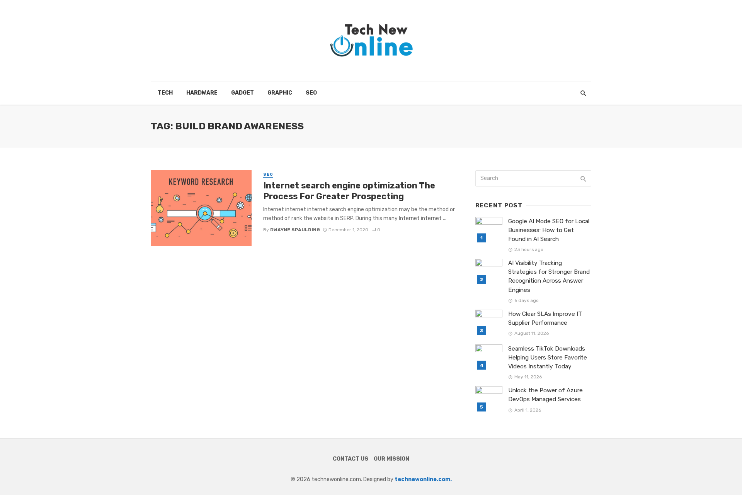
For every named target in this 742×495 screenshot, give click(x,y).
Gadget (242, 93)
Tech (165, 93)
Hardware (202, 93)
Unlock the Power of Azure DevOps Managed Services (545, 395)
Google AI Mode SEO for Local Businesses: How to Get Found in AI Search (548, 230)
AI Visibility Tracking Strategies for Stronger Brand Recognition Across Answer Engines (549, 276)
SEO (311, 93)
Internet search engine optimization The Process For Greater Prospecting (349, 191)
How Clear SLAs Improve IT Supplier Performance (545, 318)
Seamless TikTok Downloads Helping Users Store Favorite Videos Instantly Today (547, 357)
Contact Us (350, 459)
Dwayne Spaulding (295, 229)
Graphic (279, 93)
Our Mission (391, 459)
